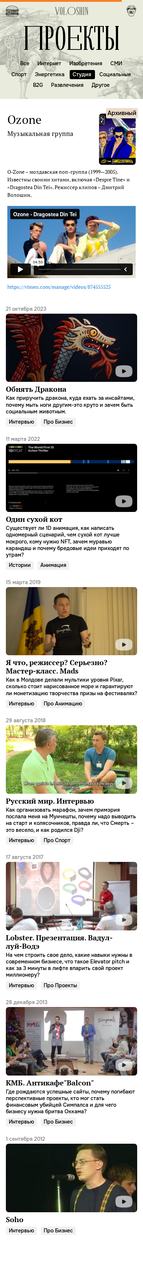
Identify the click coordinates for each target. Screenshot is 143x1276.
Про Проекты (60, 985)
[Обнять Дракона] (71, 360)
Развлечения (67, 85)
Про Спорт (57, 840)
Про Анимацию (63, 703)
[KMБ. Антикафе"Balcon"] (71, 1057)
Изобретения (85, 63)
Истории (20, 565)
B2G (38, 85)
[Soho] (71, 1179)
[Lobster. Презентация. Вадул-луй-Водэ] (71, 915)
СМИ (116, 63)
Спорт (19, 74)
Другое (101, 85)
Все (24, 63)
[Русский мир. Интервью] (71, 775)
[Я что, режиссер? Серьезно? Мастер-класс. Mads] (71, 638)
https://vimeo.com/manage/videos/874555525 (59, 286)
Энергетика (50, 74)
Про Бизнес (58, 421)
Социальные (115, 74)
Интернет (49, 63)
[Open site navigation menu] (12, 11)
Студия (82, 74)
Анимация (53, 565)
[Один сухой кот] (71, 496)
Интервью (21, 421)
